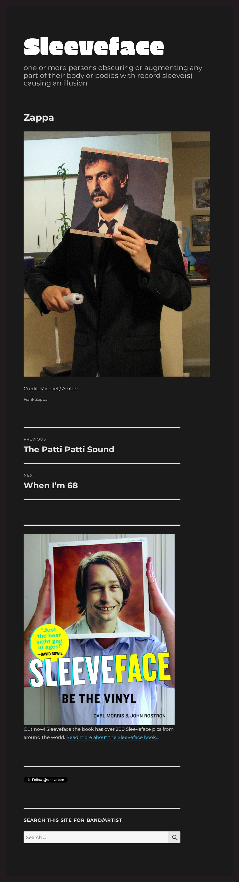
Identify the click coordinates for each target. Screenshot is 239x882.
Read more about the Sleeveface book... (112, 737)
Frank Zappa (36, 399)
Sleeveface (94, 45)
